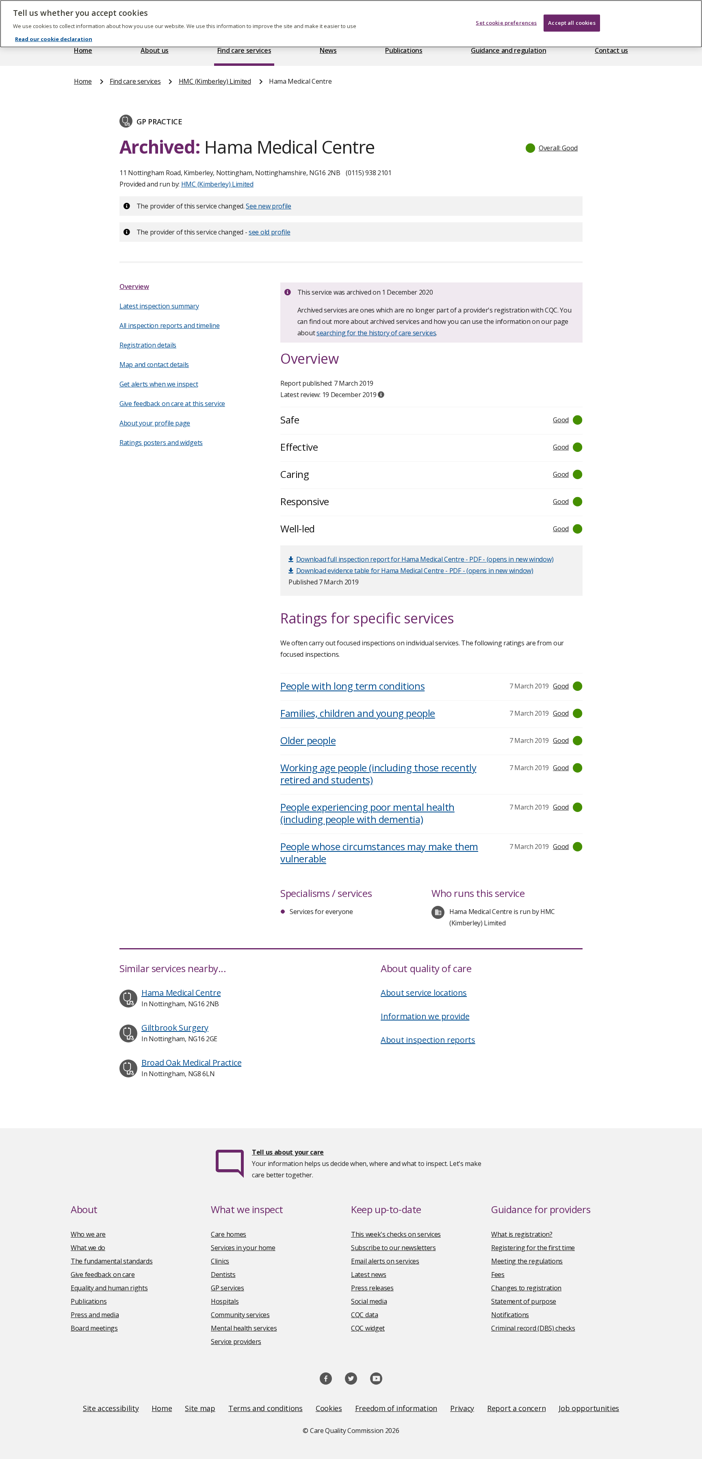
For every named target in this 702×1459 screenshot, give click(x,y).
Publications (403, 50)
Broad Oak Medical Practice (191, 1062)
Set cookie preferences (506, 22)
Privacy (462, 1408)
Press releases (372, 1287)
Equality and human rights (109, 1287)
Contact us (611, 50)
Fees (498, 1274)
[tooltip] (381, 394)
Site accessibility (111, 1408)
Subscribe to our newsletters (393, 1247)
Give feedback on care (103, 1274)
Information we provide (425, 1016)
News (328, 50)
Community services (240, 1314)
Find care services (244, 50)
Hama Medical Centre (181, 992)
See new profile (268, 206)
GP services (227, 1287)
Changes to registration (526, 1287)
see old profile (269, 232)
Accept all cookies (571, 22)
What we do (88, 1247)
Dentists (223, 1274)
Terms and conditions (265, 1408)
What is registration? (521, 1234)
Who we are (88, 1234)
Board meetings (94, 1328)
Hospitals (224, 1301)
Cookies (329, 1408)
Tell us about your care (288, 1152)
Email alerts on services (385, 1261)
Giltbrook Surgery (174, 1027)
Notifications (510, 1314)
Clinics (220, 1261)
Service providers (236, 1341)
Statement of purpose (523, 1301)
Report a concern (516, 1408)
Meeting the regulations (527, 1261)
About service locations (424, 992)
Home (83, 50)
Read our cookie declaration (53, 39)
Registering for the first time (533, 1247)
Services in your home (243, 1247)
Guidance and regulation (508, 50)
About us (155, 50)
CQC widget (368, 1328)
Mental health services (244, 1328)
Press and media (95, 1314)
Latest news (368, 1274)
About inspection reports (428, 1039)
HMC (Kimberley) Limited (215, 81)
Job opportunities (589, 1408)
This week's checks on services (396, 1234)
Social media (369, 1301)
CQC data (364, 1314)
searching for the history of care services (376, 332)
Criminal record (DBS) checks (533, 1328)
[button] (552, 147)
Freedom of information (396, 1408)
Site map (200, 1408)
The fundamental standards (112, 1261)
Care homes (228, 1234)
